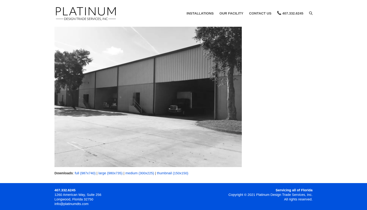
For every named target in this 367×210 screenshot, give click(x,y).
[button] (310, 13)
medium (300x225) (139, 173)
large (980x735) (110, 173)
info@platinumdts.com (71, 204)
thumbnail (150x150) (172, 173)
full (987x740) (85, 173)
